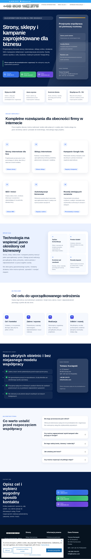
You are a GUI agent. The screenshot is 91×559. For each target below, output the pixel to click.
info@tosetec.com (65, 379)
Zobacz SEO (10, 211)
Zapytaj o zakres (41, 211)
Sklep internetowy (31, 537)
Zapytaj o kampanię (71, 169)
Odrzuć (7, 550)
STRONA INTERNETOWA (48, 5)
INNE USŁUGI (62, 5)
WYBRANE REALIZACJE (76, 5)
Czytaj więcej (45, 545)
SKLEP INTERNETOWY (32, 5)
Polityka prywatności (53, 537)
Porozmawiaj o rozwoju (72, 211)
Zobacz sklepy (40, 169)
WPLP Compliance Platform (35, 554)
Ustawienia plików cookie (22, 550)
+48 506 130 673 (64, 377)
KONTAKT (29, 7)
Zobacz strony (11, 169)
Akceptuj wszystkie (54, 550)
